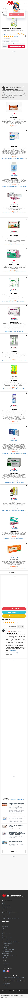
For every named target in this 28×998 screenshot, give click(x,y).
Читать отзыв (12, 650)
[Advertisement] (14, 66)
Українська (6, 963)
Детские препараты (21, 186)
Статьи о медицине (7, 951)
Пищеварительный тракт (14, 360)
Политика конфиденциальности (10, 912)
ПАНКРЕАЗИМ (14, 531)
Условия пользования (7, 911)
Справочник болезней (8, 949)
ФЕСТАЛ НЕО (14, 443)
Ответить (9, 654)
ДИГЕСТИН (14, 502)
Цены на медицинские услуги (9, 955)
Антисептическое (7, 43)
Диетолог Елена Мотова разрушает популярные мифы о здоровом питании (17, 833)
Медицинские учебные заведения (10, 941)
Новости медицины (7, 943)
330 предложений (14, 440)
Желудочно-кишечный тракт (8, 127)
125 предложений (14, 175)
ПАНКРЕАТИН (14, 207)
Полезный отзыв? (12, 652)
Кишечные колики (6, 186)
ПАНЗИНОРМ (14, 560)
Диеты (3, 932)
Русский (5, 965)
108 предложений (14, 378)
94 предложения (14, 348)
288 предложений (14, 204)
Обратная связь (6, 905)
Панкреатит (13, 482)
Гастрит (18, 510)
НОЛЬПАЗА (14, 117)
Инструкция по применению (17, 46)
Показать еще (14, 572)
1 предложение (14, 499)
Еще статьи (14, 851)
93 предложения (14, 290)
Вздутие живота (12, 271)
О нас (3, 903)
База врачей (5, 926)
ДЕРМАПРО (14, 322)
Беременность (6, 928)
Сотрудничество (6, 907)
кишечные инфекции (14, 158)
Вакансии (4, 957)
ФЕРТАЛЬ (14, 146)
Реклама (4, 909)
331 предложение (14, 115)
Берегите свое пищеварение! (17, 817)
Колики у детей (12, 510)
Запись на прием (6, 933)
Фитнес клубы (5, 953)
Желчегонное (14, 41)
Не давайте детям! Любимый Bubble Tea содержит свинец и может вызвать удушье (17, 805)
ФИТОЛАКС (14, 235)
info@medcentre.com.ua (12, 918)
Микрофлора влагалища (19, 301)
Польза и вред (5, 945)
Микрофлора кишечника (8, 301)
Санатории (5, 947)
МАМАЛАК (14, 178)
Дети (3, 930)
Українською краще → (16, 14)
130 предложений (14, 319)
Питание (17, 423)
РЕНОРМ (14, 380)
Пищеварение (6, 41)
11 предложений (14, 406)
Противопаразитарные (18, 43)
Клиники (4, 935)
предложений (6, 34)
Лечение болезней (7, 937)
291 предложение (14, 528)
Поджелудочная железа (7, 212)
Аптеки (4, 924)
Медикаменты (5, 939)
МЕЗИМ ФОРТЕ (14, 264)
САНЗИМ (14, 351)
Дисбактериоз (5, 158)
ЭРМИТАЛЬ (14, 473)
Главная (4, 12)
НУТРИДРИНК (14, 409)
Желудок (17, 127)
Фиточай (5, 46)
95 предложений (14, 470)
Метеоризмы (12, 453)
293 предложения (14, 557)
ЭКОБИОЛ (14, 293)
